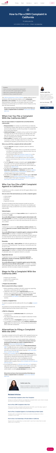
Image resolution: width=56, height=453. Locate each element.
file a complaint (11, 353)
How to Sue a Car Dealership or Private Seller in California (23, 418)
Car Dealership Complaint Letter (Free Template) (21, 397)
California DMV (14, 166)
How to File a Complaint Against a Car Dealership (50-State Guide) (25, 411)
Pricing (16, 3)
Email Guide (47, 107)
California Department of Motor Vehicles (13, 97)
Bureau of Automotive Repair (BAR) (22, 176)
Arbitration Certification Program (27, 159)
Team (22, 3)
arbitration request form (25, 154)
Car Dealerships (38, 24)
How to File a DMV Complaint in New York (19, 404)
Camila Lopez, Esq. (28, 21)
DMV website (15, 296)
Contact (42, 3)
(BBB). (5, 347)
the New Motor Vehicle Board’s (19, 171)
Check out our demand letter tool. (17, 344)
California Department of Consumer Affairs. (23, 155)
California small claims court (24, 364)
